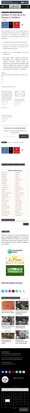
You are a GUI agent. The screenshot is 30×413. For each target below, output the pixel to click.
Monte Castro (5, 189)
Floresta (4, 183)
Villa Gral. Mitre (6, 208)
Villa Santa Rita (19, 213)
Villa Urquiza (19, 215)
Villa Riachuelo (5, 213)
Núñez (3, 191)
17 (3, 400)
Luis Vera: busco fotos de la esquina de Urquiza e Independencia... (22, 312)
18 (7, 400)
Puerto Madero (5, 196)
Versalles (4, 204)
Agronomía (4, 172)
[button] (2, 7)
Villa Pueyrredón (6, 211)
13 (15, 398)
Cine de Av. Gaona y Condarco (18, 142)
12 (11, 398)
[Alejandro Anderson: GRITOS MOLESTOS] (22, 320)
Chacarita (4, 181)
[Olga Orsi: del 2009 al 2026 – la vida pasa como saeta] (7, 320)
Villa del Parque (6, 206)
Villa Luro (4, 209)
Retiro (3, 198)
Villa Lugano (18, 208)
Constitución (19, 180)
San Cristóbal (5, 200)
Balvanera (4, 174)
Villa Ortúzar (19, 209)
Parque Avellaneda (6, 193)
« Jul (14, 408)
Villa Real (18, 211)
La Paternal (5, 185)
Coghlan (18, 178)
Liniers (17, 185)
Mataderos (4, 187)
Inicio (2, 10)
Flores (17, 181)
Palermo (18, 191)
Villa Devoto (18, 206)
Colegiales (4, 180)
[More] (22, 25)
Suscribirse (24, 136)
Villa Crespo (18, 204)
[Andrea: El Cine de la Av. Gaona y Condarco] (7, 98)
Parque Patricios (19, 194)
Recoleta (18, 196)
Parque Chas (5, 194)
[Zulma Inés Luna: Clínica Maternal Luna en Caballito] (7, 305)
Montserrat (18, 187)
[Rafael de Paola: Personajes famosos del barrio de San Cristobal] (22, 334)
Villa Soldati (5, 215)
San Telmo (4, 202)
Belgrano (4, 176)
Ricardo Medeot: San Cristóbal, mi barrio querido (6, 342)
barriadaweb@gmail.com (13, 237)
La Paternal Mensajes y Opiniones (16, 12)
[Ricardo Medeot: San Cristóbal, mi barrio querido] (7, 334)
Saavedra (18, 198)
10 (3, 398)
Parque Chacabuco (20, 193)
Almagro (18, 172)
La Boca (17, 183)
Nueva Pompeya (19, 189)
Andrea (9, 142)
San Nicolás (18, 200)
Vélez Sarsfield (19, 202)
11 (7, 398)
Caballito (4, 178)
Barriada (5, 19)
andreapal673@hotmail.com (8, 86)
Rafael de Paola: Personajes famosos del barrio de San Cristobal (21, 342)
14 (19, 398)
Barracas (18, 174)
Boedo (17, 176)
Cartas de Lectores (9, 10)
